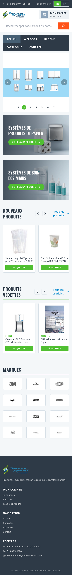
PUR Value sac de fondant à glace (54, 341)
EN (65, 3)
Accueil (12, 39)
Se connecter (44, 3)
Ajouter (20, 267)
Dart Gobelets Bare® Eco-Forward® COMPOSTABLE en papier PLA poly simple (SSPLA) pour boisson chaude (54, 260)
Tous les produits (58, 213)
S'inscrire (7, 499)
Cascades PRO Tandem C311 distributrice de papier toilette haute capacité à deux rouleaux (18, 341)
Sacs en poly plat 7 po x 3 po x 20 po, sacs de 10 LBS (19, 260)
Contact (35, 47)
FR (57, 3)
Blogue (49, 39)
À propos (30, 39)
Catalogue (14, 47)
